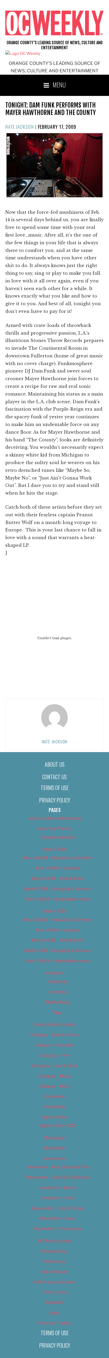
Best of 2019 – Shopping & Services (57, 950)
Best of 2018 (54, 849)
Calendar (54, 973)
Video (54, 1313)
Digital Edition (55, 1117)
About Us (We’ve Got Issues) (54, 818)
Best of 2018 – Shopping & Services (57, 888)
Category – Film (54, 1055)
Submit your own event (54, 1282)
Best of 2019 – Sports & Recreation (57, 960)
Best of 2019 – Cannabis (57, 930)
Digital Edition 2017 (58, 1125)
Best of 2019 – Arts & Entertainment (58, 919)
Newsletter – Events (57, 1187)
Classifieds (54, 1096)
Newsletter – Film (57, 1198)
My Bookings (58, 1002)
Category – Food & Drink (54, 1065)
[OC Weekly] (22, 53)
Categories (57, 981)
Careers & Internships (54, 1024)
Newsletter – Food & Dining (57, 1208)
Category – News (54, 1086)
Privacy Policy (54, 800)
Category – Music (54, 1076)
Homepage (54, 1137)
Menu (59, 84)
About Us (55, 764)
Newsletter (54, 1148)
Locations (57, 991)
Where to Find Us (54, 1323)
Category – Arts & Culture (54, 1034)
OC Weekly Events (55, 1241)
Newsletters (54, 1158)
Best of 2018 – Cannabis (57, 868)
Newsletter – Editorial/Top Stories (57, 1177)
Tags (57, 1012)
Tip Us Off (54, 1302)
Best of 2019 (54, 911)
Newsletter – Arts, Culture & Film (58, 1167)
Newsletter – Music (58, 1218)
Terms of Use (55, 788)
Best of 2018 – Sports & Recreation (57, 899)
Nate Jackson (19, 126)
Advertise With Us (55, 828)
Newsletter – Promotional (58, 1228)
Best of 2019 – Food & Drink (58, 940)
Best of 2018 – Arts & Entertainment (58, 857)
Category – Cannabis (54, 1045)
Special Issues (54, 1271)
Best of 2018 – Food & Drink (58, 878)
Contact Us (54, 777)
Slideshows (54, 1261)
